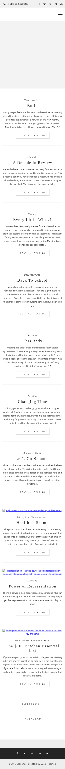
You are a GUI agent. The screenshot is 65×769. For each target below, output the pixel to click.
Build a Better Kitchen (27, 640)
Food (38, 453)
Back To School (32, 280)
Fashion (32, 335)
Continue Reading (32, 135)
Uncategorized (32, 100)
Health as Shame (32, 522)
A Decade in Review (32, 162)
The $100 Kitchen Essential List (32, 648)
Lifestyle (32, 157)
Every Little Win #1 (32, 219)
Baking (27, 453)
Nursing (32, 214)
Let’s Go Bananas (33, 458)
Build (32, 105)
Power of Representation (32, 586)
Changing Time (32, 401)
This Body (32, 341)
